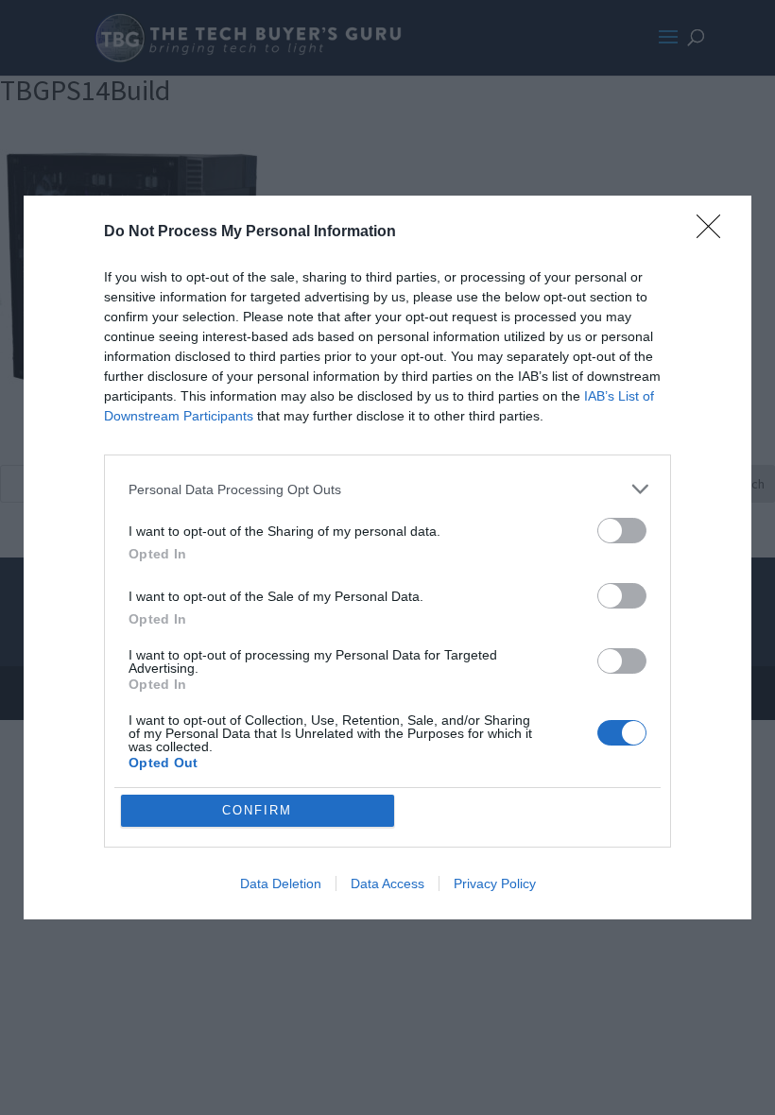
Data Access (387, 883)
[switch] (621, 530)
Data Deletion (280, 883)
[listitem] (387, 489)
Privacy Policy (495, 883)
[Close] (714, 232)
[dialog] (387, 557)
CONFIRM (257, 810)
